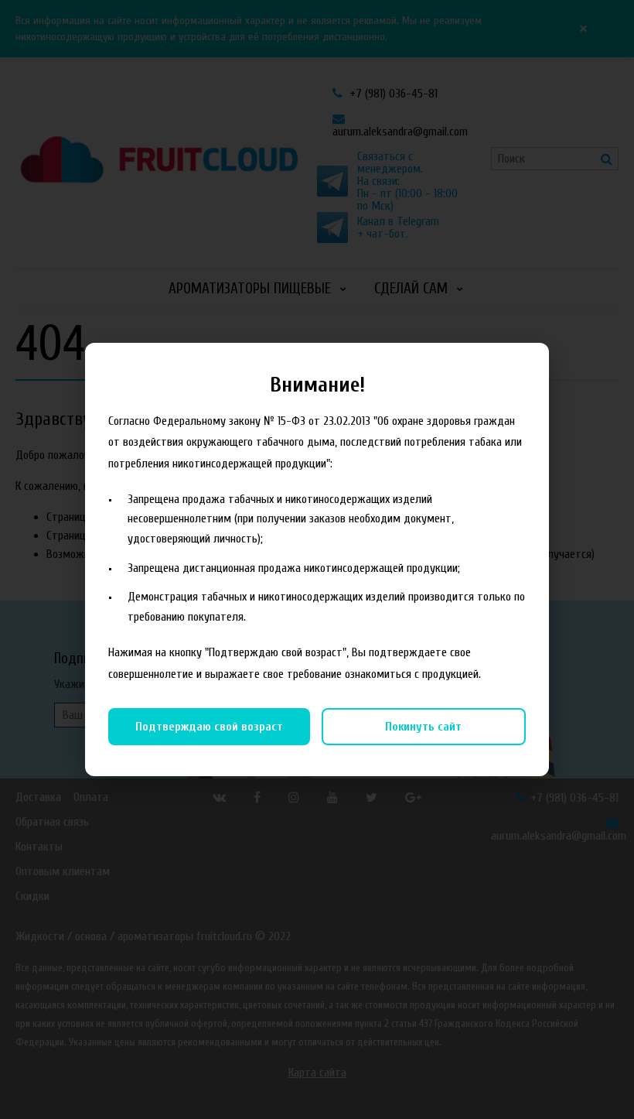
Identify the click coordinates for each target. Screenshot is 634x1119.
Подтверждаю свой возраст (209, 727)
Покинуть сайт (423, 727)
